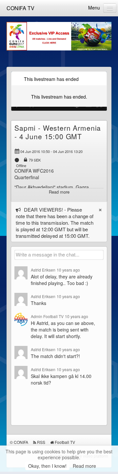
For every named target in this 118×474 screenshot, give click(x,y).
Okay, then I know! (47, 466)
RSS (41, 442)
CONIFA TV (20, 8)
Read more (84, 466)
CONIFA (21, 442)
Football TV (65, 442)
